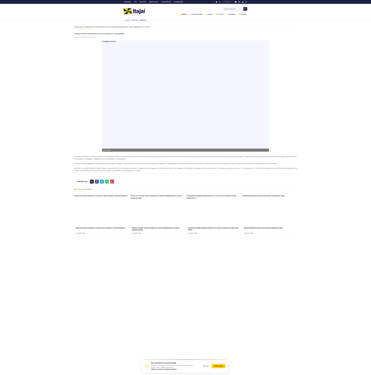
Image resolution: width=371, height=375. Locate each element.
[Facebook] (236, 2)
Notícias (135, 20)
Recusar (206, 366)
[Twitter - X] (102, 182)
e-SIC (135, 2)
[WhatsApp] (107, 182)
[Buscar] (245, 9)
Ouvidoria (127, 2)
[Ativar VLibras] (216, 2)
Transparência (166, 2)
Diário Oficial (153, 2)
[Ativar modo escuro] (219, 2)
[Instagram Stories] (112, 182)
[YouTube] (243, 2)
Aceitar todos (218, 366)
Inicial (127, 20)
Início (185, 14)
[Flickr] (246, 2)
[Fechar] (228, 366)
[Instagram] (239, 2)
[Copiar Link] (92, 182)
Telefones (143, 2)
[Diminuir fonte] (224, 2)
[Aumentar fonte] (229, 2)
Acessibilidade (178, 2)
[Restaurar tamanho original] (227, 2)
